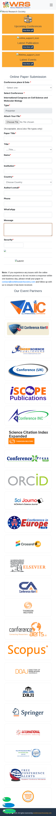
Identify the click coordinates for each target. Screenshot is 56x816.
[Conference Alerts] (28, 629)
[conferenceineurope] (28, 522)
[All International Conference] (28, 307)
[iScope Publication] (28, 393)
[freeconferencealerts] (28, 775)
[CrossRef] (28, 544)
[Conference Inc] (28, 415)
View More (26, 30)
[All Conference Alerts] (28, 329)
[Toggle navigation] (51, 5)
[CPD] (28, 753)
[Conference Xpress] (28, 459)
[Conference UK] (28, 370)
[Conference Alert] (28, 587)
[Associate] (28, 349)
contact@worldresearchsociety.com (18, 282)
